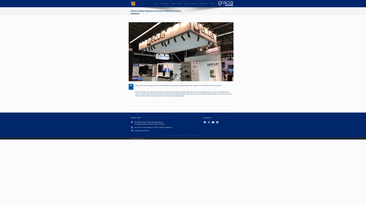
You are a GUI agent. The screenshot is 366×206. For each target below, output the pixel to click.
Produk (186, 3)
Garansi (212, 3)
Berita (179, 3)
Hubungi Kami (203, 3)
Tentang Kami (164, 3)
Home (156, 3)
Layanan (193, 3)
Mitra (173, 3)
